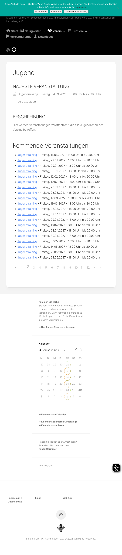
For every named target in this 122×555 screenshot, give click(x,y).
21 (67, 383)
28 (67, 390)
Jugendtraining (28, 94)
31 (67, 364)
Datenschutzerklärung (76, 11)
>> (100, 268)
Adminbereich (46, 465)
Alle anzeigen (27, 101)
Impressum (80, 7)
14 (67, 377)
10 (76, 267)
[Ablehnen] (118, 8)
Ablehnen (56, 11)
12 (88, 267)
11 (82, 267)
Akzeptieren (41, 11)
